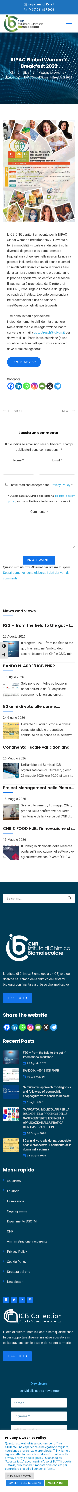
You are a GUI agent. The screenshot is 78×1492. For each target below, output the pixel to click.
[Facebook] (10, 386)
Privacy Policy (60, 485)
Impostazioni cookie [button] (19, 1475)
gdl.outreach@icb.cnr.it (49, 332)
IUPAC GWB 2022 (24, 362)
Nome (18, 460)
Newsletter (15, 1282)
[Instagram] (34, 386)
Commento (39, 512)
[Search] (69, 898)
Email (57, 460)
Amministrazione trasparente (27, 1241)
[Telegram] (57, 386)
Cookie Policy (16, 1262)
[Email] (42, 386)
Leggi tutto (17, 998)
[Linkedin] (18, 386)
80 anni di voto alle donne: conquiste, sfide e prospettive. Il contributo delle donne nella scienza (47, 1145)
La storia (13, 1191)
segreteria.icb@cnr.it (41, 4)
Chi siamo (14, 1181)
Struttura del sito (18, 1272)
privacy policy (14, 1458)
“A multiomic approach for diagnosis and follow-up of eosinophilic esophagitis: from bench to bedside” (47, 1091)
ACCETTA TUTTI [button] (56, 1482)
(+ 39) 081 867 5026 (41, 9)
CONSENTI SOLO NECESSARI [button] (25, 1482)
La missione (15, 1201)
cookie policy (35, 1458)
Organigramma (17, 1211)
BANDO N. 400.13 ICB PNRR (41, 1070)
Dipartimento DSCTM (22, 1221)
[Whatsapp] (26, 386)
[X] (49, 386)
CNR (10, 1231)
